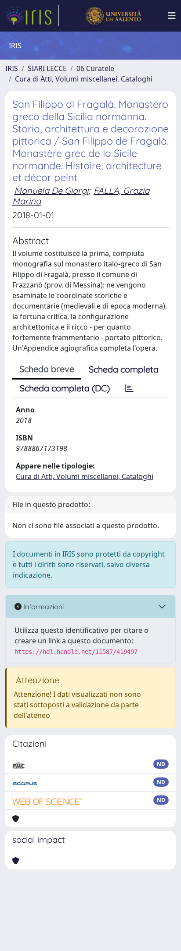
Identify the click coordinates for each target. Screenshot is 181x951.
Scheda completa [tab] (124, 369)
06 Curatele (95, 68)
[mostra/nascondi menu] (172, 15)
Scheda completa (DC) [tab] (65, 388)
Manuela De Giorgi (51, 190)
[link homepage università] (113, 15)
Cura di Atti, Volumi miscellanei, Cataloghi (83, 79)
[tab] (129, 388)
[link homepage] (32, 15)
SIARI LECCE (47, 68)
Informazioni (43, 606)
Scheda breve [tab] (46, 368)
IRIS (11, 68)
